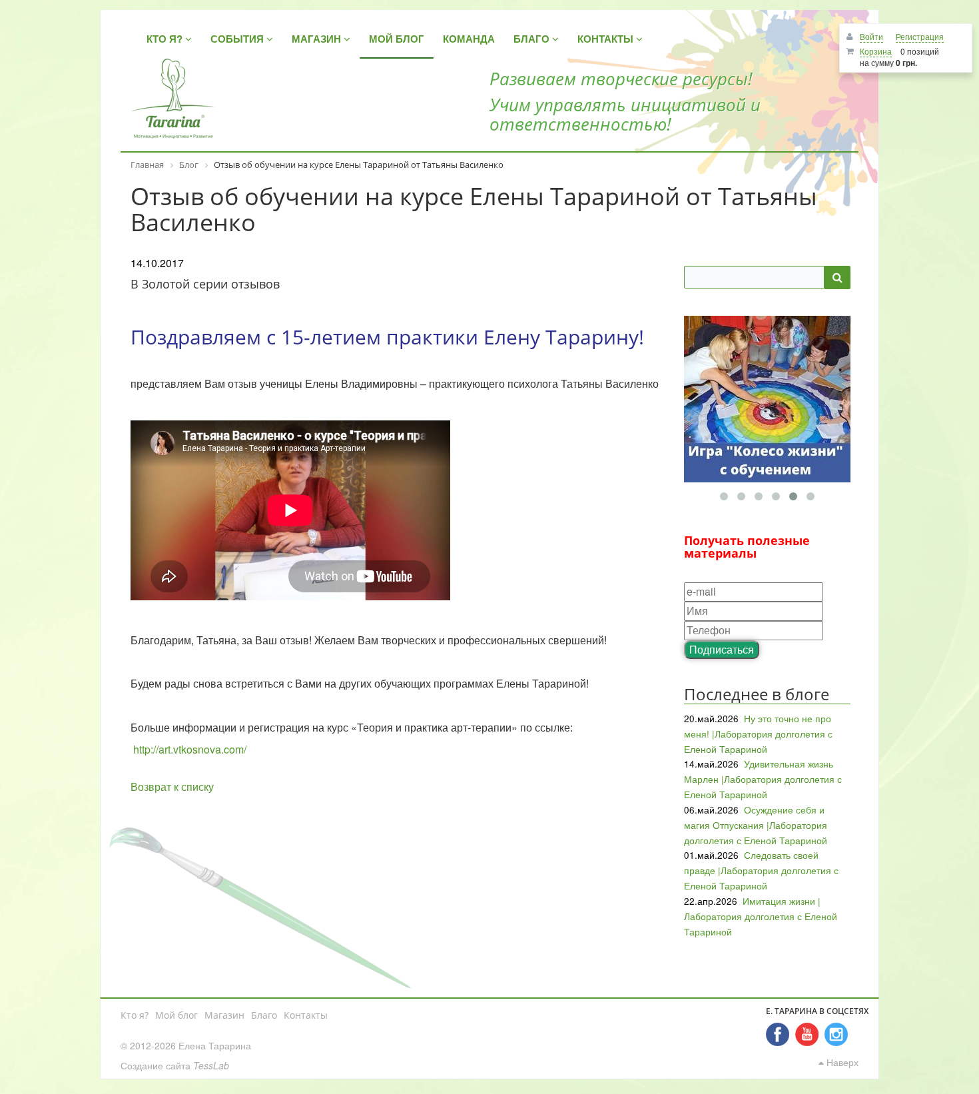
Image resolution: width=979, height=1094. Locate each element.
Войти (871, 36)
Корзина (876, 51)
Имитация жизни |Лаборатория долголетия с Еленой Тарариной (760, 916)
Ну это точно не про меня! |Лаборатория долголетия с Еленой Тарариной (758, 734)
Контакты (306, 1015)
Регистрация (920, 36)
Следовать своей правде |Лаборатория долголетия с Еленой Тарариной (761, 870)
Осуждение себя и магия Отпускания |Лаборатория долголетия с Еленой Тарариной (755, 825)
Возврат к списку (172, 786)
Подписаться (721, 649)
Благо (264, 1015)
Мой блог (176, 1015)
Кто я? (135, 1015)
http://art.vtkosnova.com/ (189, 749)
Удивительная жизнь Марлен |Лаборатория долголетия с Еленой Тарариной (763, 779)
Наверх (841, 1062)
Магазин (224, 1015)
